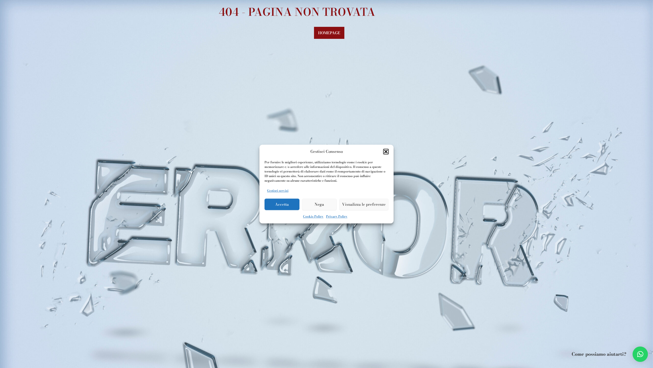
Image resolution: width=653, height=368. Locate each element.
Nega (319, 204)
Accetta (282, 204)
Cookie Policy (313, 216)
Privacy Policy (336, 216)
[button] (385, 151)
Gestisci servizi (277, 190)
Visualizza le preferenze (364, 204)
